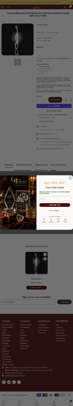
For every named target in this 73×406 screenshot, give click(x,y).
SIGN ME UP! (54, 205)
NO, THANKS (54, 210)
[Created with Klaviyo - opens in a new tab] (36, 230)
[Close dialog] (70, 177)
